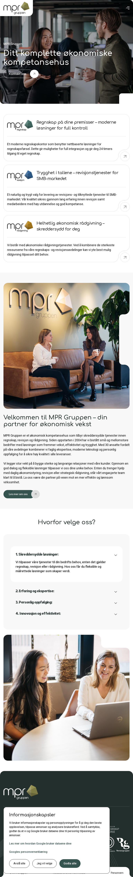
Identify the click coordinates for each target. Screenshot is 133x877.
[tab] (66, 564)
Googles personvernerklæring (28, 851)
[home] (16, 8)
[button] (128, 8)
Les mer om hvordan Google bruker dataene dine (40, 843)
